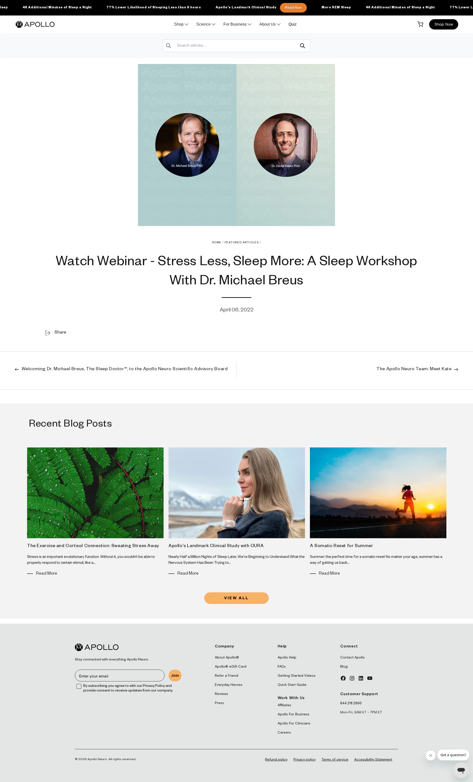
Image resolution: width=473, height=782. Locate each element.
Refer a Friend (226, 675)
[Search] (302, 45)
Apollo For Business (293, 714)
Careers (284, 732)
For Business (235, 24)
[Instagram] (352, 678)
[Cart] (420, 24)
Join (175, 675)
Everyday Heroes (228, 685)
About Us (267, 24)
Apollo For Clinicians (294, 723)
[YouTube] (370, 678)
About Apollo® (227, 657)
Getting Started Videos (297, 675)
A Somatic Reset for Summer (341, 546)
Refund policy (276, 759)
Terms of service (334, 759)
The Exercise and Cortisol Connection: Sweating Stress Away (93, 546)
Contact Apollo (352, 657)
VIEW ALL (236, 599)
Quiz (292, 24)
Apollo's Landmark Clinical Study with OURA (216, 546)
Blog (344, 666)
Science (203, 24)
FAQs (282, 666)
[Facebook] (343, 678)
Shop (179, 24)
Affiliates (284, 705)
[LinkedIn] (361, 678)
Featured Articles (242, 242)
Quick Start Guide (292, 685)
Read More (46, 574)
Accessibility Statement (373, 759)
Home (216, 242)
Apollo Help (287, 657)
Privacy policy (304, 759)
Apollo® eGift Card (230, 666)
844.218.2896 (351, 703)
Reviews (221, 694)
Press (219, 703)
